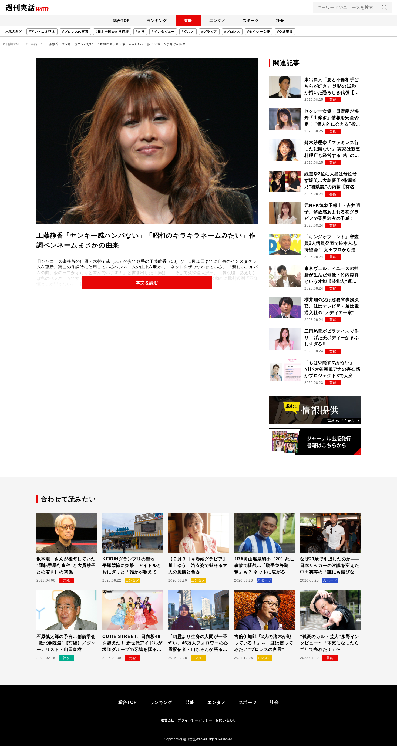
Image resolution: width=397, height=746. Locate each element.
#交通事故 (285, 31)
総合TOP (121, 20)
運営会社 (167, 720)
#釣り (140, 31)
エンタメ (217, 20)
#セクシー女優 (258, 31)
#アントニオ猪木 (42, 31)
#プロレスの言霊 (75, 31)
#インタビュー (163, 31)
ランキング (157, 20)
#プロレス (232, 31)
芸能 (188, 20)
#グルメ (188, 31)
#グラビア (209, 31)
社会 (280, 20)
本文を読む (147, 282)
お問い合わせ (226, 720)
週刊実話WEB (13, 44)
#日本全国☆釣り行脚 (112, 31)
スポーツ (251, 20)
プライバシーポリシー (195, 720)
